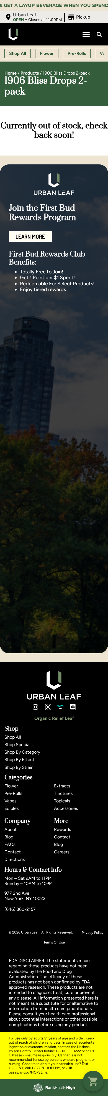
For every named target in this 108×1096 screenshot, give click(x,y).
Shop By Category (22, 752)
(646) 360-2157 (20, 909)
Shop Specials (18, 744)
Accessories (66, 808)
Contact (12, 852)
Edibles (11, 808)
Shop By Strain (19, 767)
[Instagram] (35, 707)
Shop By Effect (19, 759)
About (10, 829)
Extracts (62, 786)
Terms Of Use (54, 942)
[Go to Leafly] (48, 707)
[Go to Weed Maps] (60, 707)
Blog (8, 837)
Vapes (10, 800)
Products (29, 73)
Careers (61, 852)
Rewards (62, 829)
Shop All (12, 737)
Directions (14, 859)
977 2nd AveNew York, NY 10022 (24, 896)
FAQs (9, 844)
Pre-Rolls (13, 793)
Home (10, 73)
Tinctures (63, 793)
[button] (48, 17)
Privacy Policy (93, 932)
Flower (11, 786)
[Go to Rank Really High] (54, 1087)
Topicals (62, 800)
